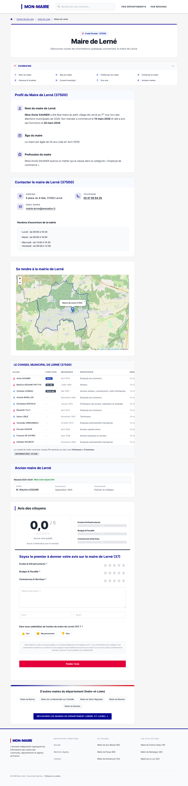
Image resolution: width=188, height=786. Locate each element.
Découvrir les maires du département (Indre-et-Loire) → (72, 716)
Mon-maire (22, 741)
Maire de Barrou (27, 699)
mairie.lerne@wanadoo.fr (41, 208)
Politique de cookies (52, 776)
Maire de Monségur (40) (152, 752)
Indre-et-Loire (44, 19)
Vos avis (102, 80)
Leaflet (101, 349)
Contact (57, 759)
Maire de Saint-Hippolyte (91, 699)
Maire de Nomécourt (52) (108, 759)
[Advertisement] (158, 131)
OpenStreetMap (113, 349)
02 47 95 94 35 (93, 198)
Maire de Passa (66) (106, 752)
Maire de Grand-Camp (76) (153, 745)
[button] (72, 309)
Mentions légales (61, 752)
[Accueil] (11, 19)
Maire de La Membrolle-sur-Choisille (57, 699)
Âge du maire (64, 75)
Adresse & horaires (25, 80)
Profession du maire (108, 75)
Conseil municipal (65, 80)
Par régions (159, 6)
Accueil (57, 745)
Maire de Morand (117, 699)
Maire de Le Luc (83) (150, 759)
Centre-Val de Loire (25, 19)
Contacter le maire (148, 75)
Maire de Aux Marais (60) (108, 745)
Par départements (134, 6)
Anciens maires (147, 80)
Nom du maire (23, 75)
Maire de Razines (72, 706)
